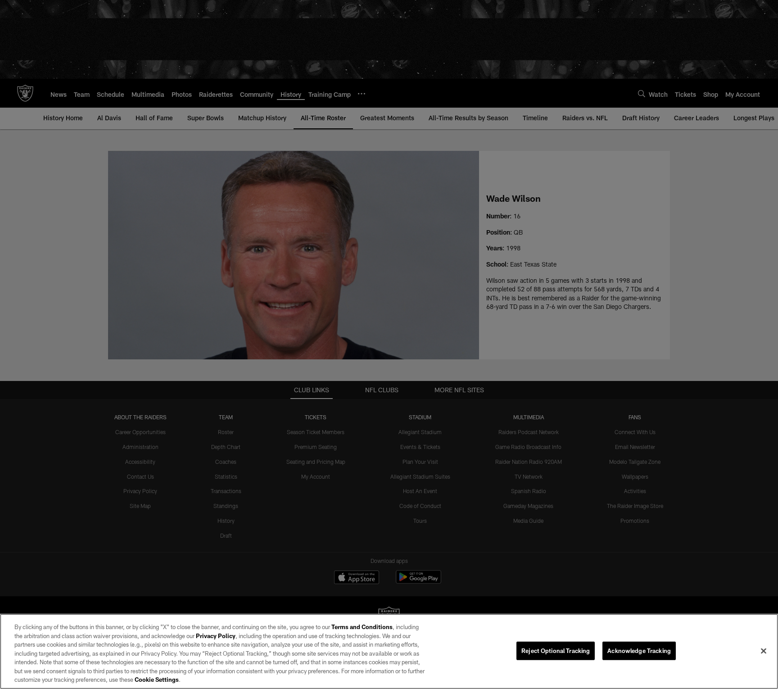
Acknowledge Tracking (639, 650)
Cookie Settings (157, 679)
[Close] (763, 651)
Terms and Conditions (362, 626)
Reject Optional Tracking (555, 650)
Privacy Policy (215, 635)
